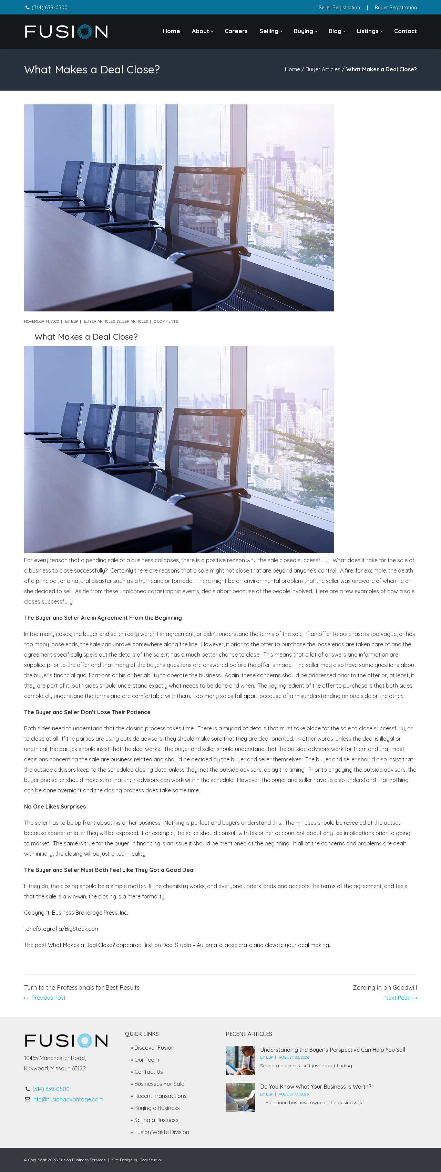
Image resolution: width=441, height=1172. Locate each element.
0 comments (166, 321)
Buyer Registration (396, 7)
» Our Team (145, 1059)
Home (292, 69)
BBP (74, 321)
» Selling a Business (154, 1120)
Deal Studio (150, 1159)
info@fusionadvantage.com (67, 1099)
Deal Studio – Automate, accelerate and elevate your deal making (245, 945)
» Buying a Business (155, 1107)
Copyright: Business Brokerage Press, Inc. (76, 912)
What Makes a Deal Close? (81, 945)
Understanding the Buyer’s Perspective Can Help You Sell (332, 1049)
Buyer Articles (323, 69)
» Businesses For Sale (157, 1083)
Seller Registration (339, 7)
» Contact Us (147, 1071)
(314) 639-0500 (50, 7)
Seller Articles (132, 321)
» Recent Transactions (159, 1095)
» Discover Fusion (152, 1047)
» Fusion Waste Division (160, 1132)
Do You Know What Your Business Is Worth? (315, 1086)
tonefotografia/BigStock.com (62, 928)
